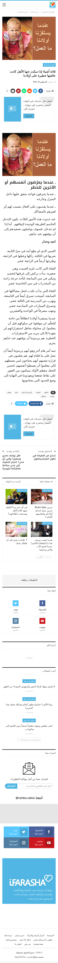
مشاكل (43, 396)
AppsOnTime (20, 957)
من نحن (27, 944)
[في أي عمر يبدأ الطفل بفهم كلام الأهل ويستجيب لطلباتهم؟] (16, 496)
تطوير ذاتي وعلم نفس (43, 940)
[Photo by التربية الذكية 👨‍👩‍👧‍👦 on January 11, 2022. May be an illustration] (48, 813)
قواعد (52, 396)
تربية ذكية (8, 935)
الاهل (46, 392)
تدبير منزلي (19, 935)
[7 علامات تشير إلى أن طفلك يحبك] (16, 529)
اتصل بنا (18, 944)
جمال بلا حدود (29, 681)
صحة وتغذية (38, 944)
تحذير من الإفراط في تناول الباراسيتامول (44, 457)
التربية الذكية (49, 65)
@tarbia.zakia (25, 798)
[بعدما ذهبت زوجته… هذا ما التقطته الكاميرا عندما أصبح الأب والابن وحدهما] (42, 529)
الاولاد (38, 392)
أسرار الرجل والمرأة (35, 935)
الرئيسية (50, 935)
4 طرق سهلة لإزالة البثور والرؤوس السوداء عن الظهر (29, 686)
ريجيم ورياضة (11, 940)
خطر (16, 392)
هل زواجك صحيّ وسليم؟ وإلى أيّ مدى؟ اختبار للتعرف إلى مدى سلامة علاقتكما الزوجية (13, 462)
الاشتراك (28, 116)
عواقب (9, 392)
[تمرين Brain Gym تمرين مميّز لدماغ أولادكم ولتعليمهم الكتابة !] (42, 496)
